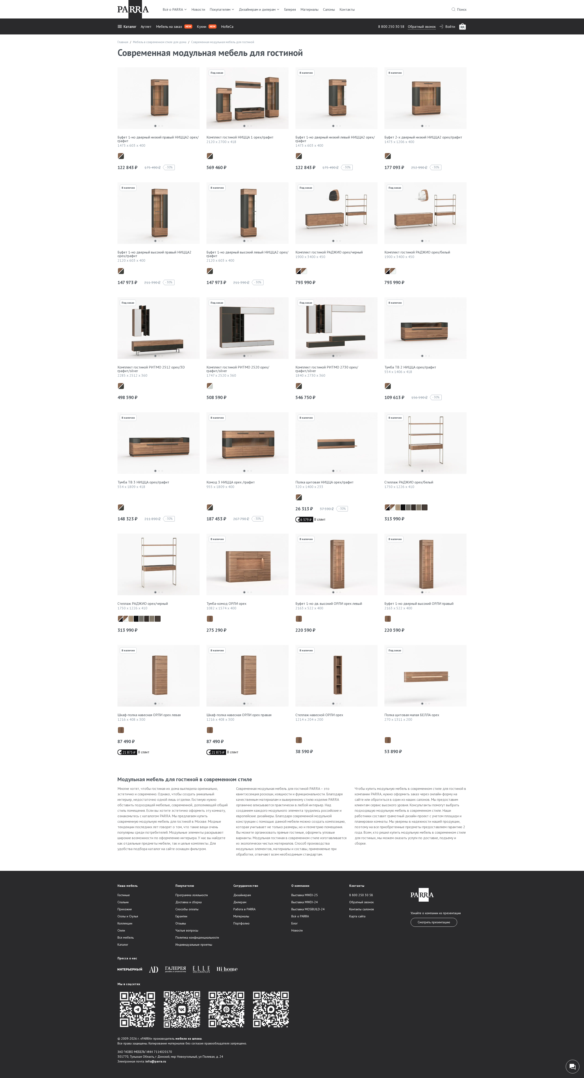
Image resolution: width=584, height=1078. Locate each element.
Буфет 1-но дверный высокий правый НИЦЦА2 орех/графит (154, 254)
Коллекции (124, 923)
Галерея (290, 9)
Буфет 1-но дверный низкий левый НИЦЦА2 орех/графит (335, 139)
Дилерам (239, 902)
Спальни (123, 902)
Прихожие (124, 909)
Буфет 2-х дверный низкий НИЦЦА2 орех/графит (423, 137)
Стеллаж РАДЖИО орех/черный (142, 603)
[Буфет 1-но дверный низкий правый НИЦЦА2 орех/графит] (158, 99)
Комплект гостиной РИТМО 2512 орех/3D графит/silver (151, 369)
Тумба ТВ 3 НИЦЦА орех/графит (143, 482)
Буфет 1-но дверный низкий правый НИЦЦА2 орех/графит (158, 139)
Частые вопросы (186, 930)
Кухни (206, 26)
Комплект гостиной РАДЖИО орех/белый (417, 252)
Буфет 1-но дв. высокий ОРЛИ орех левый (328, 603)
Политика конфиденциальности (197, 937)
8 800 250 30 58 (391, 26)
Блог (294, 923)
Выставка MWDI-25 (304, 895)
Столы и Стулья (127, 916)
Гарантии (181, 916)
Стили (121, 930)
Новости (198, 9)
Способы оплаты (186, 909)
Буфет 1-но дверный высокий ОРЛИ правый (419, 603)
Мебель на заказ (173, 26)
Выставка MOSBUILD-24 (308, 909)
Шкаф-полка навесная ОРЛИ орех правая (238, 715)
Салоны (329, 9)
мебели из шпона (188, 1038)
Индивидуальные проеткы (193, 944)
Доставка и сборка (188, 902)
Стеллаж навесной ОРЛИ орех (319, 715)
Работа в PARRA (244, 909)
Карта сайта (357, 916)
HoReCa (227, 26)
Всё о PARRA (173, 9)
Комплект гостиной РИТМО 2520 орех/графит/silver (237, 369)
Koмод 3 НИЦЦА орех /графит (230, 482)
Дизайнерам (242, 895)
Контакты (347, 9)
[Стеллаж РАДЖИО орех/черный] (158, 566)
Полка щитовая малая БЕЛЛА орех (411, 715)
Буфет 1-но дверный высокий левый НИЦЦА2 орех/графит (247, 254)
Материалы (309, 9)
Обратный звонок (422, 26)
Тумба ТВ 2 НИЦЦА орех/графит (410, 367)
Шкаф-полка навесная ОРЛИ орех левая (149, 715)
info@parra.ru (155, 1061)
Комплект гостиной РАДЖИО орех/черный (329, 252)
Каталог (129, 26)
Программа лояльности (191, 895)
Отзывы (180, 923)
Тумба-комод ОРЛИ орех (226, 603)
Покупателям (220, 9)
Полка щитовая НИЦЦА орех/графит (324, 482)
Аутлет (146, 26)
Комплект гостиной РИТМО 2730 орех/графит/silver (326, 369)
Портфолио (241, 923)
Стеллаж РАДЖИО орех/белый (408, 482)
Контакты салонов (361, 909)
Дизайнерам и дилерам (257, 9)
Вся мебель (125, 937)
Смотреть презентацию (434, 922)
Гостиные (123, 895)
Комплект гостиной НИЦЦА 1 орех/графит (240, 137)
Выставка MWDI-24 (304, 902)
